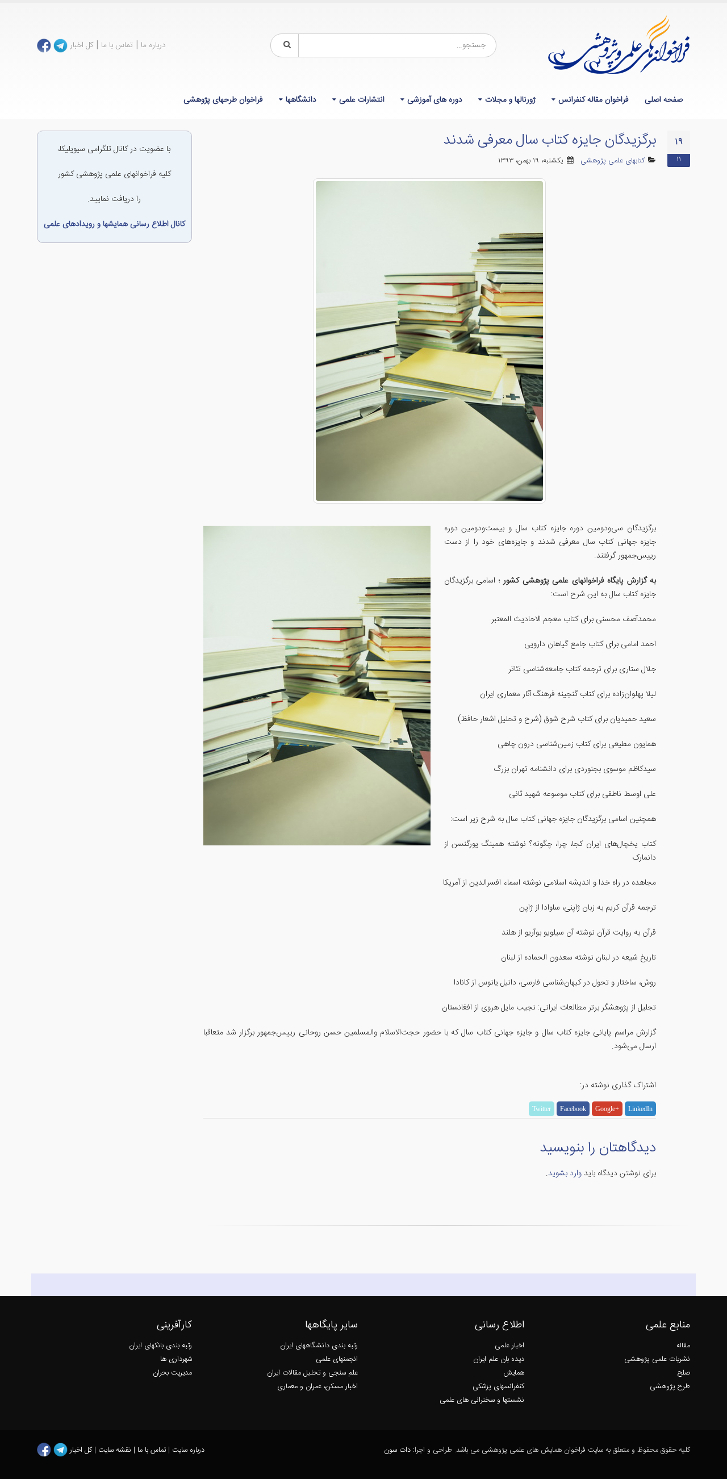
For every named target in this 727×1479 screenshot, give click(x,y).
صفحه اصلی (664, 100)
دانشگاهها (301, 100)
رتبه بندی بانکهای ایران (160, 1346)
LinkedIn (640, 1109)
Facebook (573, 1109)
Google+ (607, 1109)
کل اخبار (81, 45)
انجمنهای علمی (337, 1359)
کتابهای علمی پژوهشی (612, 161)
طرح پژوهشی (670, 1387)
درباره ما (153, 45)
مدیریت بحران (172, 1373)
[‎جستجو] (285, 45)
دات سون (397, 1450)
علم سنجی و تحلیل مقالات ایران (312, 1373)
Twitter (541, 1109)
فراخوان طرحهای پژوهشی (223, 100)
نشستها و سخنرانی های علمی (482, 1400)
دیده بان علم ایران (498, 1359)
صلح (684, 1373)
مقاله (683, 1346)
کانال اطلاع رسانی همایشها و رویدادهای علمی (114, 224)
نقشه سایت (115, 1450)
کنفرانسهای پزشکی (498, 1387)
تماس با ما (117, 45)
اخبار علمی (509, 1346)
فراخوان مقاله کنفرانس (593, 100)
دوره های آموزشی (434, 100)
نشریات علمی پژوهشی (657, 1359)
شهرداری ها (176, 1359)
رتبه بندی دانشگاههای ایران (319, 1346)
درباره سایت (188, 1450)
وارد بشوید (565, 1173)
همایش (513, 1373)
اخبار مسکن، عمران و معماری (317, 1387)
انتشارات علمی (362, 100)
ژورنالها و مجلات (510, 100)
